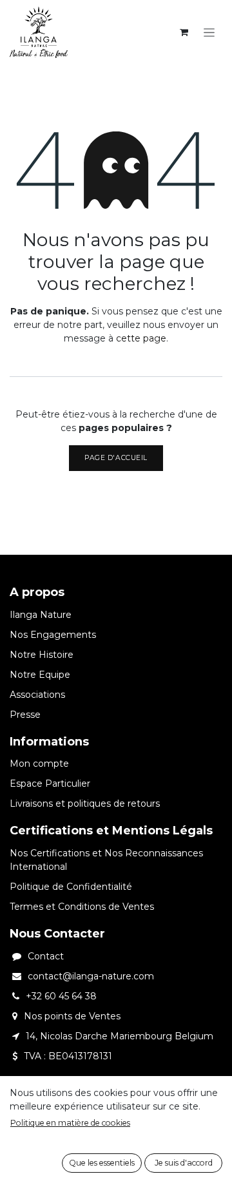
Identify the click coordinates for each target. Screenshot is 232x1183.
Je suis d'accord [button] (184, 1163)
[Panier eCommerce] (183, 32)
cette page (141, 338)
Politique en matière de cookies (70, 1123)
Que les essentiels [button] (102, 1163)
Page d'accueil (115, 458)
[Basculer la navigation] (209, 32)
